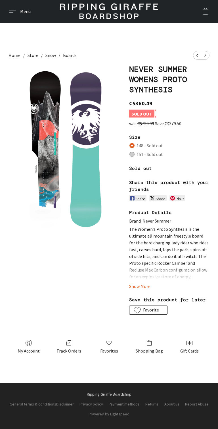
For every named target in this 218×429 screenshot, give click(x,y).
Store (33, 55)
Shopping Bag (149, 351)
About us (171, 404)
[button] (109, 11)
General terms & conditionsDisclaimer (42, 404)
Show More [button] (139, 286)
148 (150, 145)
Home (14, 55)
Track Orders (68, 351)
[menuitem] (197, 55)
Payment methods (124, 404)
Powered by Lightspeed (109, 414)
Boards (70, 55)
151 (150, 154)
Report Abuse (197, 404)
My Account (29, 351)
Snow (50, 55)
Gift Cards (189, 351)
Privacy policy (91, 404)
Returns (152, 404)
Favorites (109, 351)
